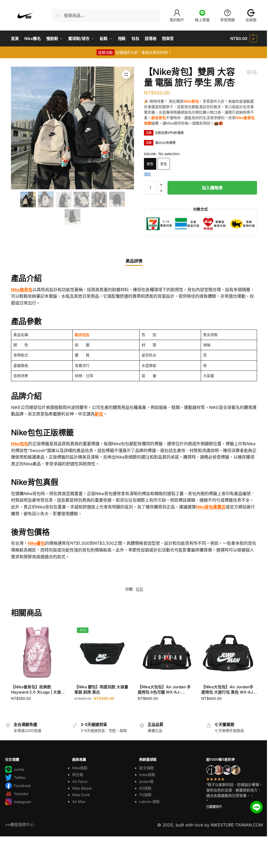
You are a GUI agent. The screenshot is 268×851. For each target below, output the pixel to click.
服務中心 (26, 824)
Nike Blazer (82, 788)
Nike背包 (191, 101)
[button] (243, 38)
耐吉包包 (82, 335)
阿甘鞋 (77, 774)
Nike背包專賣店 (211, 506)
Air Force (79, 781)
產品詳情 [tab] (134, 260)
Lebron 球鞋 (149, 801)
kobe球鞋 (147, 774)
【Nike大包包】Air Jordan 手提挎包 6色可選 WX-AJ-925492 (164, 689)
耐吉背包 (158, 117)
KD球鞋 (145, 788)
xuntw (19, 769)
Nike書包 (36, 543)
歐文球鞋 (146, 768)
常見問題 (227, 19)
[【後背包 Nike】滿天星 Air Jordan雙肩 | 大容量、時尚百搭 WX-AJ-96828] (254, 72)
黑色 (163, 164)
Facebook (22, 785)
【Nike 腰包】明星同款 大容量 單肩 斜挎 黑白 (101, 689)
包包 (139, 589)
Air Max (79, 801)
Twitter (20, 777)
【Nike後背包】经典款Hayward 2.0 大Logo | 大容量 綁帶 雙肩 (38, 689)
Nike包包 (19, 443)
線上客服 (202, 19)
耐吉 (99, 413)
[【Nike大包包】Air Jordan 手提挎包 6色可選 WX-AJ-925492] (165, 652)
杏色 (150, 164)
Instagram (22, 802)
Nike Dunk (81, 795)
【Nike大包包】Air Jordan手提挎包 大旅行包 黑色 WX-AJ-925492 (228, 689)
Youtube (21, 793)
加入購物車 (212, 187)
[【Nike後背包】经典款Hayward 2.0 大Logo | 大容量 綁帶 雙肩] (249, 72)
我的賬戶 (177, 19)
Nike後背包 (21, 289)
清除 (147, 174)
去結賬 (250, 19)
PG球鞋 (145, 795)
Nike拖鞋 (79, 768)
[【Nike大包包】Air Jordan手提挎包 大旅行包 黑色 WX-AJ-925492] (229, 652)
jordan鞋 (146, 781)
